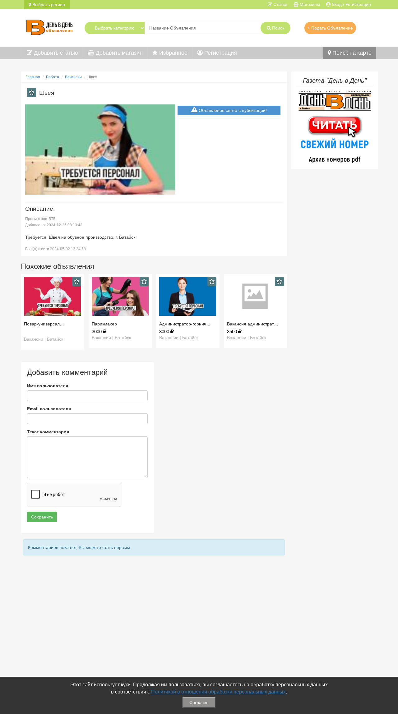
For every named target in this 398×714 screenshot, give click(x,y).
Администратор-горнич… (185, 323)
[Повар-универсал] (52, 296)
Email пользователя (49, 408)
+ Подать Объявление (330, 27)
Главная (32, 77)
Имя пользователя (47, 385)
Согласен (199, 702)
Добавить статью (55, 53)
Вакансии (73, 77)
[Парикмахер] (120, 296)
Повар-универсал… (44, 323)
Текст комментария (48, 431)
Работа (52, 77)
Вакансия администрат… (252, 323)
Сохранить (42, 516)
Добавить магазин (118, 53)
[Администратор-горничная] (187, 296)
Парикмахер (104, 323)
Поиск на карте (351, 53)
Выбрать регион (48, 4)
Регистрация (220, 53)
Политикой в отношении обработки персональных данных (218, 691)
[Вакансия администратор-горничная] (255, 296)
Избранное (172, 53)
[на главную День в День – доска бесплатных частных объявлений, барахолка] (49, 26)
